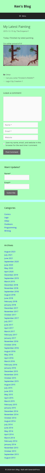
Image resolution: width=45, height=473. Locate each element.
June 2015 (8, 391)
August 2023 (9, 251)
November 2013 (11, 447)
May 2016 (8, 354)
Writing (7, 231)
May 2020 (8, 268)
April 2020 (8, 271)
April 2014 (8, 434)
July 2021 (8, 255)
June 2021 (8, 258)
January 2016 (10, 368)
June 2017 (8, 324)
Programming (10, 227)
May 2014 (8, 431)
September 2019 (11, 278)
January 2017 (10, 338)
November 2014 (11, 414)
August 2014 (9, 421)
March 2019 (9, 281)
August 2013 (9, 457)
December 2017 (11, 308)
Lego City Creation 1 (14, 81)
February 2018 (10, 301)
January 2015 (10, 408)
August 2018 (9, 294)
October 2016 (10, 344)
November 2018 (11, 288)
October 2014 (10, 418)
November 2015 (11, 374)
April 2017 (8, 328)
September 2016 (11, 348)
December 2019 (11, 275)
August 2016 (9, 351)
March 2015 (9, 401)
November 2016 (11, 341)
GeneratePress (34, 469)
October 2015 (10, 378)
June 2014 (8, 427)
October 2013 (10, 451)
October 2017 (10, 314)
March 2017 (9, 331)
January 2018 (10, 305)
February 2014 (10, 441)
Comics (7, 214)
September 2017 (11, 318)
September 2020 (11, 261)
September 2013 (11, 454)
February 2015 (10, 404)
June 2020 (8, 265)
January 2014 (10, 444)
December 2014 (11, 411)
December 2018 (11, 285)
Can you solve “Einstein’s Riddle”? (20, 78)
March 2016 (9, 361)
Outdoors (8, 224)
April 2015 (8, 398)
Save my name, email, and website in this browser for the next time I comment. (23, 144)
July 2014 (8, 424)
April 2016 (8, 358)
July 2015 (8, 388)
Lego (6, 217)
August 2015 (9, 384)
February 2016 (10, 364)
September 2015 (11, 381)
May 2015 (8, 394)
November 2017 (11, 311)
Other (8, 74)
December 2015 (11, 371)
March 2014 (9, 437)
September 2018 (11, 291)
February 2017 (10, 334)
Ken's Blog (22, 6)
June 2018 (8, 298)
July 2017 (8, 321)
